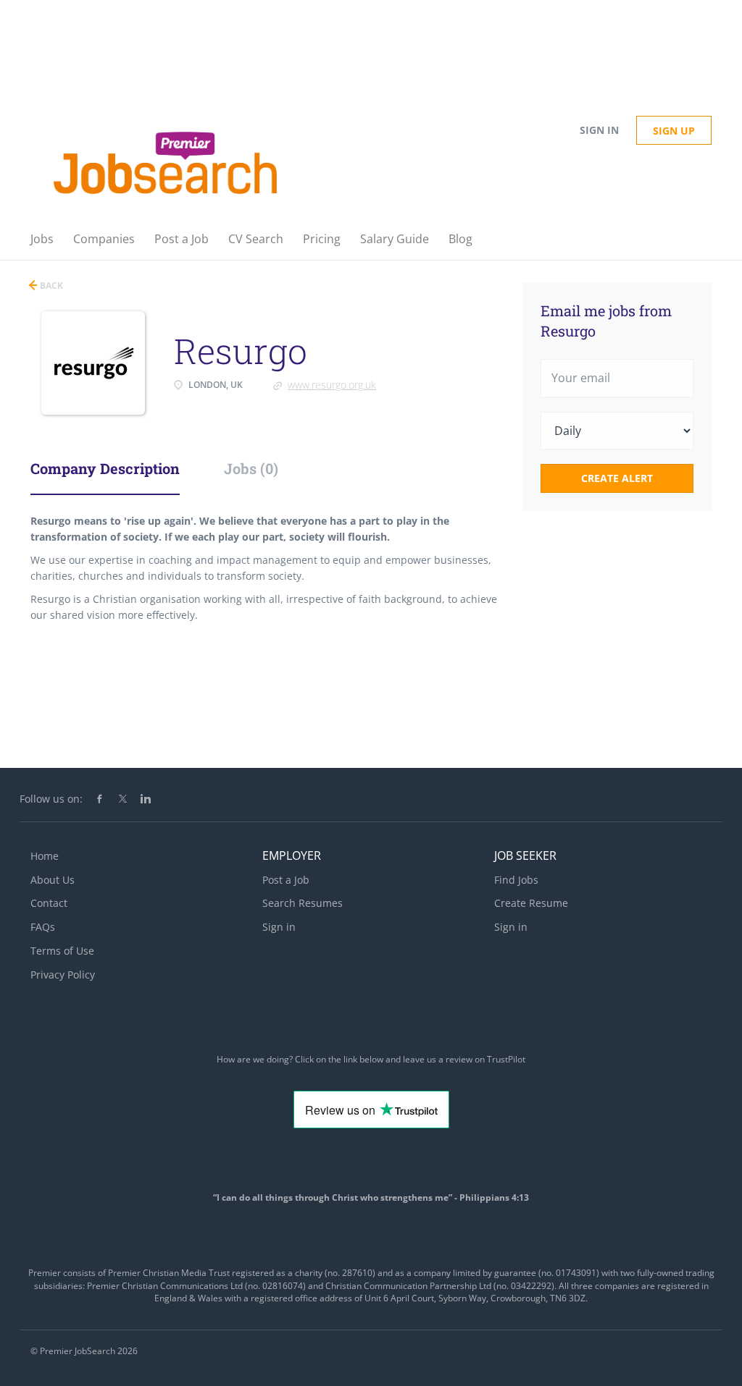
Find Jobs (516, 880)
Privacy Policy (62, 974)
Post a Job (285, 880)
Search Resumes (302, 903)
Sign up (674, 131)
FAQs (42, 927)
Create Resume (531, 903)
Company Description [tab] (105, 468)
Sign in (599, 130)
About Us (52, 880)
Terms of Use (62, 951)
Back (50, 285)
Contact (48, 903)
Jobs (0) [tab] (251, 468)
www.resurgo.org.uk (332, 385)
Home (44, 856)
